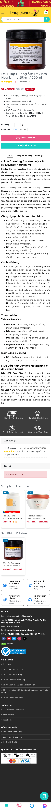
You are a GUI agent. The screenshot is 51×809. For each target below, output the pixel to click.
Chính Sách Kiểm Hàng (13, 698)
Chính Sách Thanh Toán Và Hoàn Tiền (19, 685)
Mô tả (10, 156)
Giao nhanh (8, 664)
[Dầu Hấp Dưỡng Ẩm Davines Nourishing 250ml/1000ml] (25, 48)
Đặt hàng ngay (28, 145)
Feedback (7, 720)
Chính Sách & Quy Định (13, 669)
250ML (15, 130)
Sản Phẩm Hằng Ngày (12, 732)
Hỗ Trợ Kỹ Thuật (10, 742)
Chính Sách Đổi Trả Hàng (14, 680)
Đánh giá (39, 156)
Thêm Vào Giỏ (28, 138)
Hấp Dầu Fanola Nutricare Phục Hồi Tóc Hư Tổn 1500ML (13, 517)
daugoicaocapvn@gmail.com (20, 630)
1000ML (23, 130)
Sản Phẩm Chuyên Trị (12, 737)
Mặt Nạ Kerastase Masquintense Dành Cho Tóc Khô (36, 517)
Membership (8, 715)
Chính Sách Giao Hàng (13, 674)
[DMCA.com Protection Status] (7, 643)
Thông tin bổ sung (23, 156)
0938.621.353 (16, 626)
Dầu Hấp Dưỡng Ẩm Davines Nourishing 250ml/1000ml (11, 564)
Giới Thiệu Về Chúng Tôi (13, 710)
